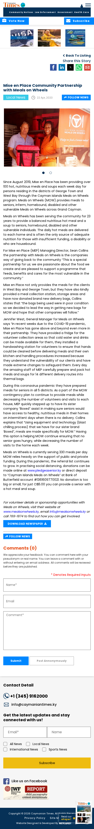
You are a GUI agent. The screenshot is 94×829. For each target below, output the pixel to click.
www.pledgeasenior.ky (44, 470)
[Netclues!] (65, 822)
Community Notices (21, 12)
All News (16, 744)
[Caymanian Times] (14, 4)
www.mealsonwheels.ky (21, 511)
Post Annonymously (52, 661)
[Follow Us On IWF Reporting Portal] (47, 792)
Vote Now (16, 21)
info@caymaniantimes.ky (34, 704)
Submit (15, 661)
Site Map (56, 818)
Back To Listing (78, 55)
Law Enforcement (45, 12)
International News (24, 749)
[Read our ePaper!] (84, 824)
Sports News (58, 749)
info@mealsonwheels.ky (67, 511)
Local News (41, 744)
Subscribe (47, 763)
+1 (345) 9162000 (29, 696)
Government (65, 12)
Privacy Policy (34, 818)
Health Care (81, 12)
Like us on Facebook (29, 781)
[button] (21, 38)
